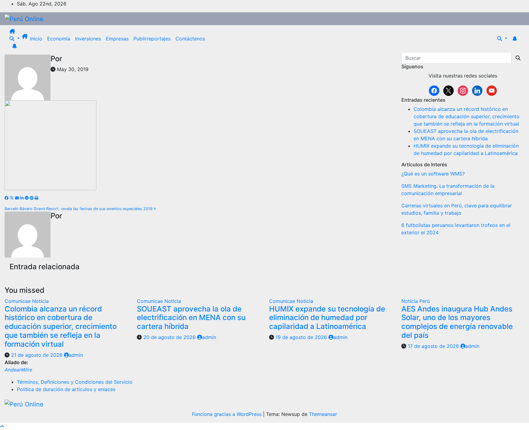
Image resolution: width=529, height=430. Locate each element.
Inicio (36, 39)
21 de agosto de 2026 (37, 355)
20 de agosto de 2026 (170, 337)
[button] (14, 39)
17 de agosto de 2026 (434, 346)
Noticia (40, 301)
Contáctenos (190, 39)
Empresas (117, 39)
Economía (58, 39)
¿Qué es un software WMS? (433, 174)
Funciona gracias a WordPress (227, 414)
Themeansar (323, 414)
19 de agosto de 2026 (302, 337)
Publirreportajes (152, 39)
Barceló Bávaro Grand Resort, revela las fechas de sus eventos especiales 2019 (79, 208)
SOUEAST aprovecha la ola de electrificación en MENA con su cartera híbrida (191, 317)
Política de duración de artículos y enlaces (66, 389)
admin (76, 355)
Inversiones (88, 39)
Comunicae (18, 301)
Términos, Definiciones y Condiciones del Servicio (75, 382)
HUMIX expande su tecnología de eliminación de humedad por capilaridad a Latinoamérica (327, 317)
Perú (424, 301)
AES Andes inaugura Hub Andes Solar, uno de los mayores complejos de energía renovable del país (457, 322)
